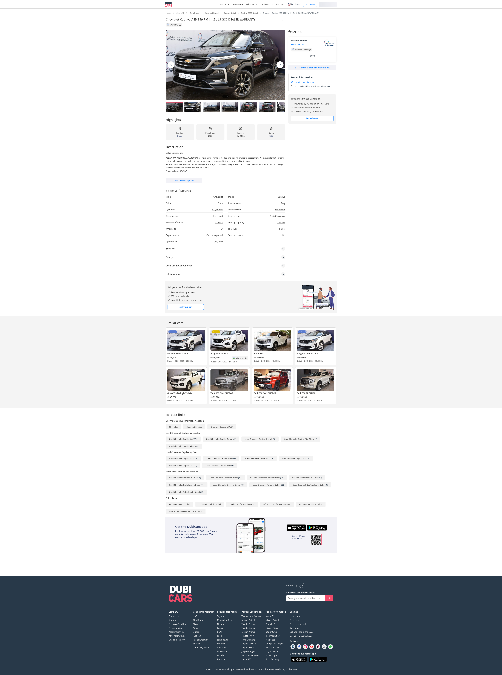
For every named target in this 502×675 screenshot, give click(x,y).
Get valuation (312, 118)
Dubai (196, 631)
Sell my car (310, 4)
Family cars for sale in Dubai (242, 504)
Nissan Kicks (272, 628)
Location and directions (305, 82)
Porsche (221, 659)
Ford (219, 635)
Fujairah (197, 635)
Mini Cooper (272, 655)
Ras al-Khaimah (200, 639)
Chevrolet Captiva (194, 427)
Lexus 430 (246, 659)
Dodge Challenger (274, 643)
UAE (195, 616)
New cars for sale (298, 624)
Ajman (196, 628)
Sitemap (294, 611)
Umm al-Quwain (201, 647)
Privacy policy (175, 628)
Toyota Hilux (247, 647)
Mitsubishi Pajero (250, 655)
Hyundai (221, 643)
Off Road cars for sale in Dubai (276, 504)
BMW (219, 631)
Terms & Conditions (178, 624)
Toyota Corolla (248, 643)
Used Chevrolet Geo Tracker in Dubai (309, 485)
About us (173, 620)
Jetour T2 (270, 616)
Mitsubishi (222, 651)
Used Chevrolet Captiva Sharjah (259, 439)
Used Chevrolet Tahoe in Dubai (266, 485)
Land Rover (222, 639)
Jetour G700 (271, 631)
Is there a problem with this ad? (314, 67)
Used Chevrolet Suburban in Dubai (184, 492)
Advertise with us (177, 635)
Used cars (295, 616)
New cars (294, 620)
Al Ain (195, 624)
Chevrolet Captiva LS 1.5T (222, 427)
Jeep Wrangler (248, 651)
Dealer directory (177, 639)
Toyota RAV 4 (247, 635)
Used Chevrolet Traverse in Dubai (265, 477)
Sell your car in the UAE (301, 631)
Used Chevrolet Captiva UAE (181, 439)
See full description (184, 180)
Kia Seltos (270, 639)
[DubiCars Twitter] (324, 647)
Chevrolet (173, 427)
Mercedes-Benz (224, 620)
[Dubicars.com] (180, 594)
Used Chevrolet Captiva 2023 (181, 458)
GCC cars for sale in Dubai (310, 504)
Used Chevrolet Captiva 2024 (257, 458)
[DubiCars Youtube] (311, 647)
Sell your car (185, 307)
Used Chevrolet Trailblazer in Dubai (184, 485)
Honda (220, 655)
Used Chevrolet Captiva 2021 (181, 465)
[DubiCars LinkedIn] (292, 647)
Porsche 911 (272, 624)
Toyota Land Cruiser (251, 616)
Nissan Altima (248, 631)
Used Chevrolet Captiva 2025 (219, 458)
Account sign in (176, 631)
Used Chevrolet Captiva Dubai (219, 439)
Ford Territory (272, 659)
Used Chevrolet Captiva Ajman (182, 446)
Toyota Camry (248, 628)
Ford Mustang (248, 639)
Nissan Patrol (248, 620)
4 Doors (219, 222)
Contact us (174, 616)
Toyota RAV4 (272, 651)
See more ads (297, 44)
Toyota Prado (248, 624)
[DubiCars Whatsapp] (330, 646)
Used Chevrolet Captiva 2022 (294, 458)
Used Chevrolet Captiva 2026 (218, 465)
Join (329, 598)
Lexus (220, 628)
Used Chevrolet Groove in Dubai (224, 477)
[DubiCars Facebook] (299, 647)
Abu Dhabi (198, 620)
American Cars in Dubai (179, 504)
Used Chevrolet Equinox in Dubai (183, 477)
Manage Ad (295, 22)
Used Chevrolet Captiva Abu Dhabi (299, 439)
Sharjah (197, 643)
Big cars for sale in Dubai (210, 504)
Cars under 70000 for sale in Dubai (185, 511)
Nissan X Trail (272, 647)
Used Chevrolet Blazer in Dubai (226, 485)
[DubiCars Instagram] (305, 647)
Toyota (220, 616)
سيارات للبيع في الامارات (301, 635)
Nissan (220, 624)
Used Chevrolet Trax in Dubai (305, 477)
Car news (294, 628)
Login (328, 4)
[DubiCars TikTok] (318, 647)
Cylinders (217, 209)
